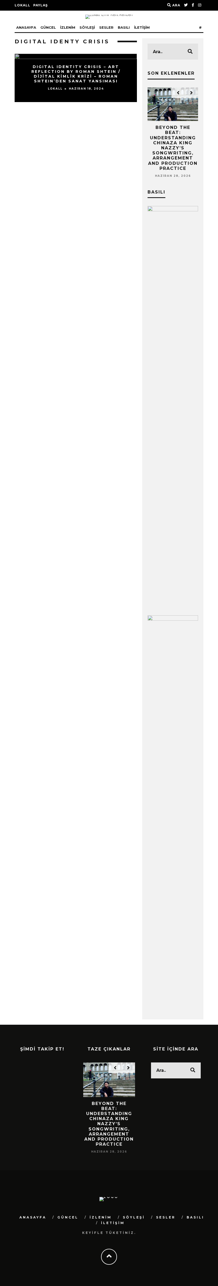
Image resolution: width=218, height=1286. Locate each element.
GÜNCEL (48, 27)
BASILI (124, 27)
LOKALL (22, 5)
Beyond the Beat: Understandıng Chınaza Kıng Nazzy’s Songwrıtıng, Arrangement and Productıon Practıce (173, 148)
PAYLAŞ (40, 5)
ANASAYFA (26, 27)
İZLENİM (67, 27)
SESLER (106, 27)
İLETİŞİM (142, 27)
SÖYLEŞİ (87, 27)
